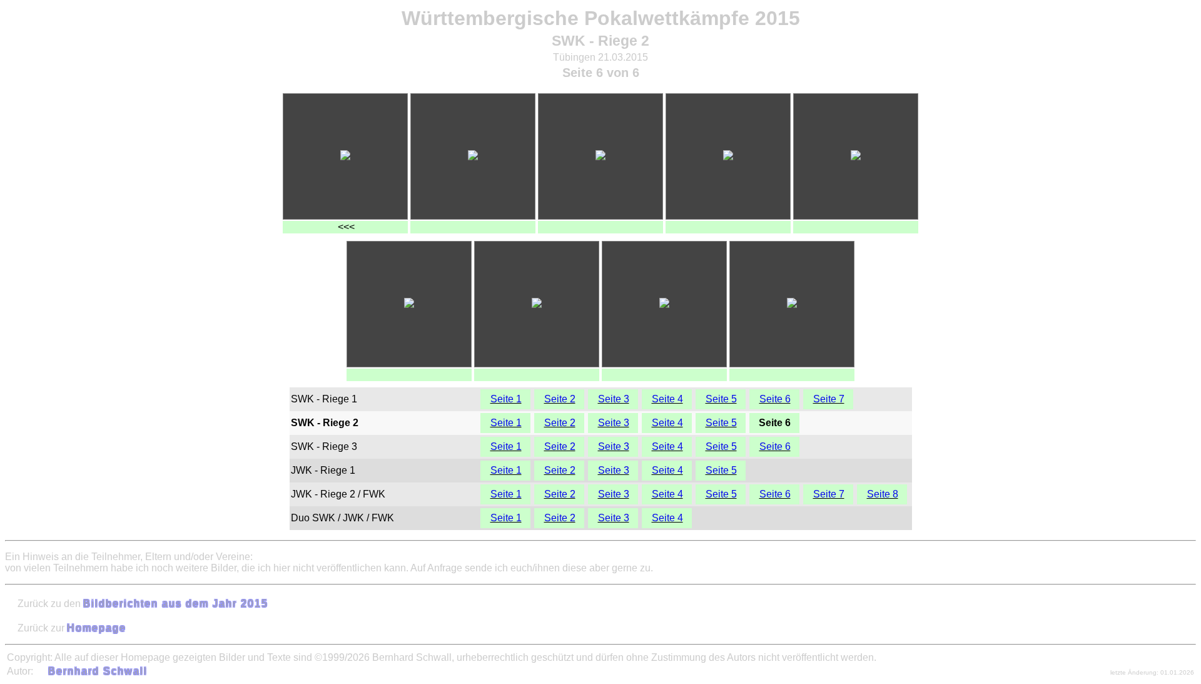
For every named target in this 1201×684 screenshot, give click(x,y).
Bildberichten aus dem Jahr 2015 (175, 603)
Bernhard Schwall (98, 671)
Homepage (96, 628)
